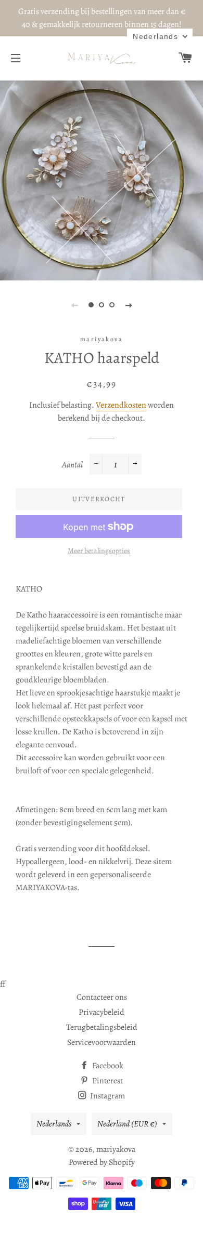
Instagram (106, 1095)
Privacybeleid (101, 1012)
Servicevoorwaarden (101, 1042)
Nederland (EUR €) (127, 1124)
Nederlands (53, 1124)
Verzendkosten (121, 405)
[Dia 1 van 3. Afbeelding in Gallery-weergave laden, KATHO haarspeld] (91, 305)
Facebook (107, 1065)
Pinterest (107, 1080)
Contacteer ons (102, 997)
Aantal (72, 465)
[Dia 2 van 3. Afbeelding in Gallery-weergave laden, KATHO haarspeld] (101, 305)
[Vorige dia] (74, 304)
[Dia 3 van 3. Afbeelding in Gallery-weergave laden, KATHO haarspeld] (112, 305)
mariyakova (115, 1149)
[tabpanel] (101, 179)
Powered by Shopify (102, 1162)
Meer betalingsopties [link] (99, 551)
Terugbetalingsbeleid (101, 1027)
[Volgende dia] (128, 304)
